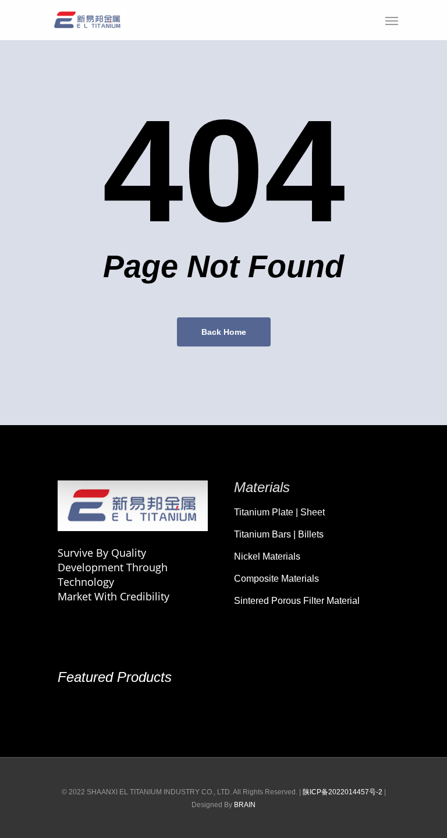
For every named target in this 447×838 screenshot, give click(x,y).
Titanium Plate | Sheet (279, 512)
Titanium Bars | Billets (279, 534)
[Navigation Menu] (391, 20)
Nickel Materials (267, 556)
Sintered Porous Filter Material (297, 601)
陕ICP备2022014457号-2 (342, 792)
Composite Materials (276, 579)
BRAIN (245, 805)
